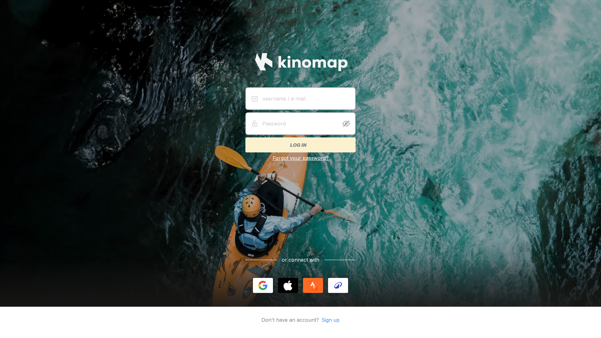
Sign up (330, 320)
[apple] (288, 285)
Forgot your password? (301, 158)
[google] (263, 285)
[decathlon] (338, 285)
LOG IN (298, 145)
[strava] (313, 285)
